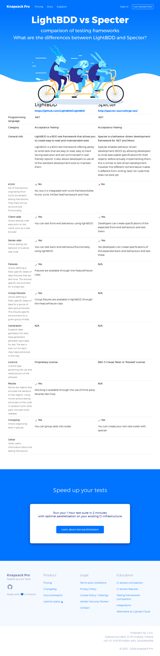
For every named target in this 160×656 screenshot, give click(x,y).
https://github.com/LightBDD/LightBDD (60, 111)
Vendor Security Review (94, 601)
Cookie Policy (88, 595)
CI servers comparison (130, 583)
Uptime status (52, 601)
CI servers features (127, 589)
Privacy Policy (88, 589)
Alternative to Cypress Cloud (133, 611)
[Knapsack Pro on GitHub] (10, 587)
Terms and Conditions (93, 583)
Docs (50, 6)
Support (62, 6)
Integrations (124, 605)
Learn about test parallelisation (80, 529)
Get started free (142, 6)
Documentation (53, 595)
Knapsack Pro (18, 6)
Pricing (39, 6)
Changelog (50, 589)
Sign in (124, 6)
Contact (85, 608)
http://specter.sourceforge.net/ (118, 111)
